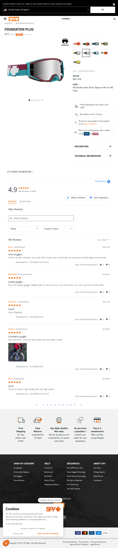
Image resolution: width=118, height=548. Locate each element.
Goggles (8, 23)
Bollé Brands (98, 476)
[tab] (76, 197)
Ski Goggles (18, 476)
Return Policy (49, 480)
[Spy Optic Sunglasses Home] (14, 19)
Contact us (48, 468)
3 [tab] (34, 100)
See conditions (90, 124)
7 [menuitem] (66, 405)
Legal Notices (95, 544)
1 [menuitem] (43, 405)
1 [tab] (29, 100)
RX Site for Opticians (74, 480)
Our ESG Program (73, 489)
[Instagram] (64, 519)
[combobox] (24, 228)
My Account (48, 472)
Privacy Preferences (98, 542)
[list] (59, 353)
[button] (6, 543)
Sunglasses (18, 468)
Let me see (18, 533)
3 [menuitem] (51, 405)
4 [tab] (37, 100)
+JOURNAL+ (66, 19)
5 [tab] (39, 100)
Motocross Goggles (25, 23)
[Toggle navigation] (5, 19)
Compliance (98, 480)
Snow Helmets (19, 480)
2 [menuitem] (47, 405)
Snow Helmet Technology (76, 476)
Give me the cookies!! (48, 533)
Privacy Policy (84, 542)
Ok (102, 10)
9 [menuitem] (74, 405)
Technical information (88, 156)
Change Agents (99, 472)
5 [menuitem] (59, 405)
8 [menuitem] (70, 405)
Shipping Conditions (51, 485)
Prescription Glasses (21, 472)
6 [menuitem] (62, 405)
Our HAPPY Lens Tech (75, 468)
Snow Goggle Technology (76, 472)
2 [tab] (32, 100)
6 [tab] (42, 100)
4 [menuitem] (55, 405)
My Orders (48, 476)
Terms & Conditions (70, 542)
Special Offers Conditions (79, 544)
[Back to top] (114, 542)
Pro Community (73, 485)
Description (81, 147)
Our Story (97, 468)
